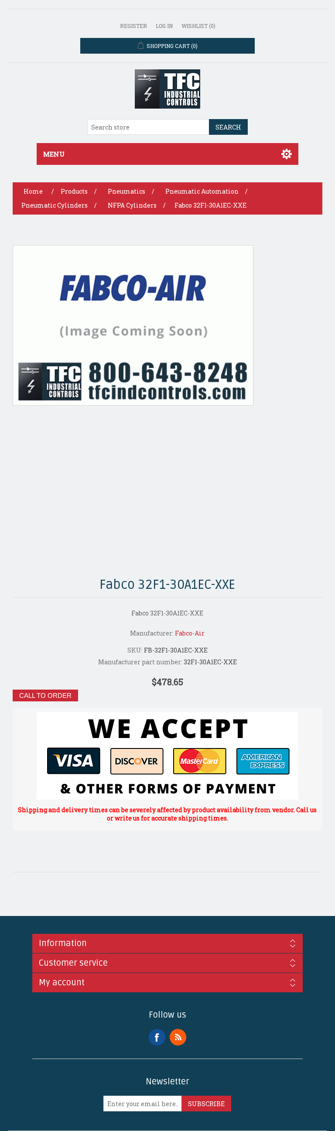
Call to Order (45, 695)
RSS (178, 1037)
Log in (164, 25)
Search (228, 127)
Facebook (157, 1037)
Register (133, 25)
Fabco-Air (190, 633)
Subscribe (206, 1104)
